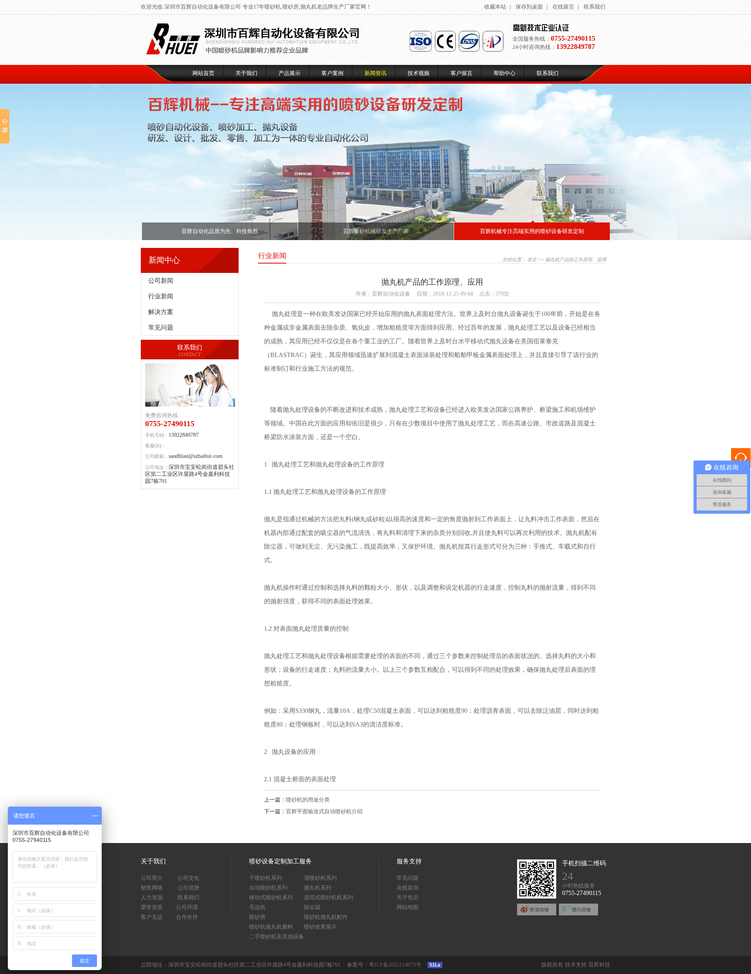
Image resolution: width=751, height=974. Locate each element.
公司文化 (188, 878)
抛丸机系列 (317, 888)
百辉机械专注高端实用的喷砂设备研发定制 (532, 231)
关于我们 (246, 73)
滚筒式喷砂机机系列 (328, 897)
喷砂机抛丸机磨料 (271, 927)
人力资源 (152, 897)
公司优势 (188, 888)
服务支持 (409, 861)
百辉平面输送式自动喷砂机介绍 (324, 811)
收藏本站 (495, 7)
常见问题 (160, 327)
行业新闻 (160, 296)
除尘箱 (312, 907)
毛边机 (257, 907)
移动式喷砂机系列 (271, 897)
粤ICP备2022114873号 (395, 965)
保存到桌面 (529, 7)
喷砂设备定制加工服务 (280, 861)
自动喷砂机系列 (268, 888)
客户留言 (462, 73)
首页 (532, 259)
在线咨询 (408, 888)
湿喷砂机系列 (320, 878)
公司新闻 (160, 280)
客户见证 (152, 917)
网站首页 (203, 73)
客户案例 (332, 73)
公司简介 (152, 878)
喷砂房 (257, 917)
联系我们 (594, 7)
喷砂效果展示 (320, 927)
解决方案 (160, 312)
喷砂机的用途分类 (308, 800)
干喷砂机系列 (265, 878)
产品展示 (289, 73)
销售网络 (152, 888)
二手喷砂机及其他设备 (276, 937)
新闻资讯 (375, 73)
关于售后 (408, 897)
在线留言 (563, 7)
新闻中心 (164, 260)
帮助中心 (505, 73)
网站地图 (408, 907)
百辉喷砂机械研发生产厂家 (376, 231)
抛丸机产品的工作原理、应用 (575, 259)
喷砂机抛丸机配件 (326, 917)
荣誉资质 (152, 907)
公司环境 (187, 907)
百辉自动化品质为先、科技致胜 (219, 231)
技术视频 (418, 73)
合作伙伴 (187, 917)
